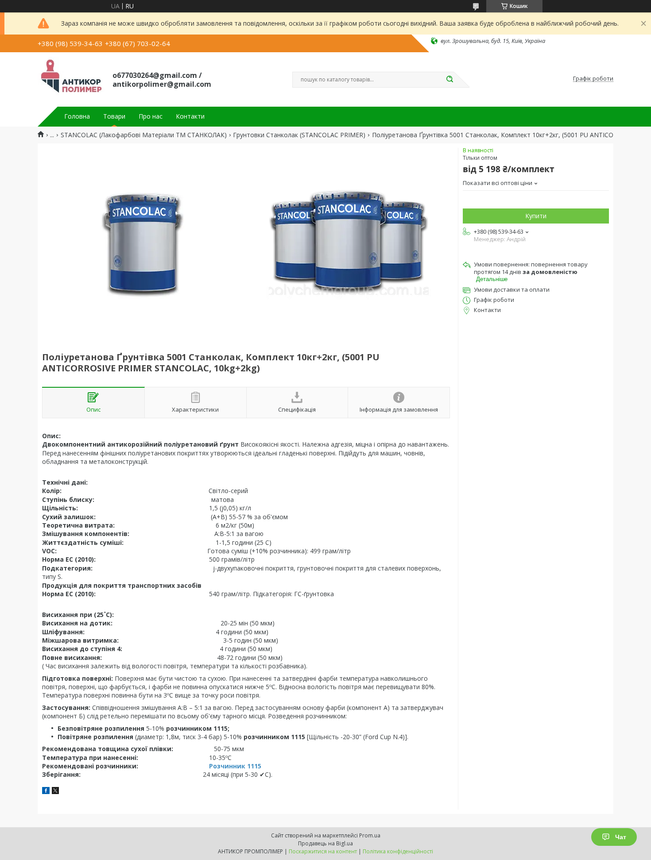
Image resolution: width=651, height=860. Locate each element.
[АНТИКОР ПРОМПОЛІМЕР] (71, 79)
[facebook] (46, 791)
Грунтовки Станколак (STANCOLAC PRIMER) (299, 135)
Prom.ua (369, 835)
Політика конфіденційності (398, 851)
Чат (620, 837)
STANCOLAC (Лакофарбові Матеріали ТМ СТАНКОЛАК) (144, 135)
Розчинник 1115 (235, 766)
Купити (535, 216)
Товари (114, 116)
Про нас (151, 116)
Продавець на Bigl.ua (325, 843)
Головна (77, 116)
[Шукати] (449, 80)
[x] (55, 791)
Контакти (190, 116)
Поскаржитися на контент (323, 851)
